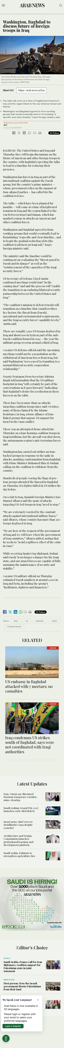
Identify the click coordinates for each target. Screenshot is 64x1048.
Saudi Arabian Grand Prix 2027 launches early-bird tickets (21, 809)
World (7, 958)
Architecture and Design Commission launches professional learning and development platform (18, 840)
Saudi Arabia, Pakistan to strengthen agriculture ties (19, 854)
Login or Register (13, 1026)
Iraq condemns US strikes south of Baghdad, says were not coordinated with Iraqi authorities (29, 744)
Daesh (54, 621)
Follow (55, 133)
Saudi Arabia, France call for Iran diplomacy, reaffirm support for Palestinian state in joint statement (23, 966)
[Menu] (3, 5)
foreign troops (14, 627)
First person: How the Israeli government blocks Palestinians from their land (22, 986)
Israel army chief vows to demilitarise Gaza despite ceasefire (18, 824)
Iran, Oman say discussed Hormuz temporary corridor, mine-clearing (20, 797)
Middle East (9, 980)
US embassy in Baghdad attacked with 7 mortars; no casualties (29, 686)
